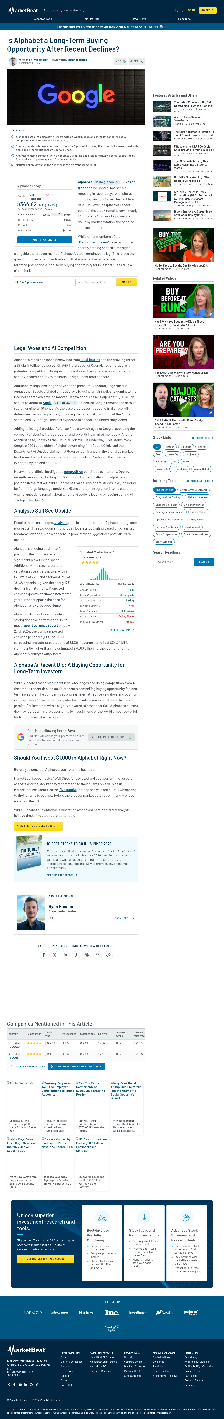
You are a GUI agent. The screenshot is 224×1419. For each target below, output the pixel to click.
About (64, 1357)
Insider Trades (199, 512)
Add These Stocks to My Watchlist (79, 1066)
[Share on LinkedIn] (65, 955)
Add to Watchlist (44, 239)
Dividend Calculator (166, 504)
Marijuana (191, 454)
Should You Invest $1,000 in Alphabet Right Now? (70, 757)
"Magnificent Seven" (93, 242)
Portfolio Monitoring (167, 526)
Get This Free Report (60, 875)
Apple (47, 403)
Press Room (67, 1370)
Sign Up (126, 282)
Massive (90, 1409)
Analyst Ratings (164, 489)
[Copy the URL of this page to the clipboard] (108, 955)
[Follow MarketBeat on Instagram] (32, 1384)
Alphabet (85, 182)
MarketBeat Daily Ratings (103, 1361)
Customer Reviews (100, 1370)
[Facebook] (15, 1384)
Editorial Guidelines (71, 1361)
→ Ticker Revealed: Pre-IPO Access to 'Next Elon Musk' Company (90, 26)
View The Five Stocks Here (35, 825)
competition (73, 471)
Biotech (170, 446)
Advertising (191, 1357)
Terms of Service (194, 1380)
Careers (65, 1375)
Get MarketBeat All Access (46, 1258)
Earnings (158, 1366)
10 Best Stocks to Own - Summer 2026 (79, 843)
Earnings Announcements (170, 512)
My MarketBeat (132, 1370)
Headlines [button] (184, 19)
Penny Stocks (197, 519)
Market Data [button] (92, 19)
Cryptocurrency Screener (193, 489)
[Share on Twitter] (54, 955)
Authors (65, 1366)
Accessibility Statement (198, 1361)
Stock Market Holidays (196, 534)
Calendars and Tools (198, 480)
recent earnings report (40, 625)
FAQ (63, 1385)
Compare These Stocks (29, 1066)
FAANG (202, 446)
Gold (158, 454)
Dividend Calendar (194, 504)
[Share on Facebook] (44, 955)
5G (157, 446)
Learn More (124, 918)
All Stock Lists (201, 437)
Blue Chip (186, 446)
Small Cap (182, 468)
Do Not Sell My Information (199, 1366)
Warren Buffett (202, 468)
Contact (65, 1380)
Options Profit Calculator (169, 519)
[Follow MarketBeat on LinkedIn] (26, 1384)
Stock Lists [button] (139, 19)
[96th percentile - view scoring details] (34, 1043)
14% (58, 594)
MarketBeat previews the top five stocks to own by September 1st (56, 164)
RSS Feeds (191, 1375)
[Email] (51, 918)
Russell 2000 (163, 468)
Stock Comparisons (166, 534)
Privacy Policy (192, 1370)
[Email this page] (97, 955)
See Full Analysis (120, 630)
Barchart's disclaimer (160, 1412)
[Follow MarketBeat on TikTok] (37, 1384)
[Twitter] (9, 1384)
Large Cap (173, 454)
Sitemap (189, 1385)
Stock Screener (164, 541)
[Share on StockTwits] (76, 955)
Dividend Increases (197, 497)
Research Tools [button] (42, 19)
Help (70, 1385)
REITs (186, 461)
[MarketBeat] (23, 10)
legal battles (90, 360)
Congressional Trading (168, 497)
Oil (174, 461)
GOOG (13, 1057)
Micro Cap (161, 461)
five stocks (68, 790)
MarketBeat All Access (102, 1357)
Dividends (158, 1361)
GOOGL (34, 194)
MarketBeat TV (98, 1366)
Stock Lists (130, 1357)
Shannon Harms (77, 59)
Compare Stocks (133, 1361)
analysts (61, 522)
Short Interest (192, 526)
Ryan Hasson (40, 59)
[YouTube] (20, 1384)
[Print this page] (86, 955)
